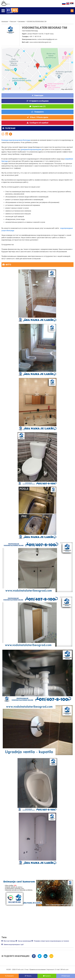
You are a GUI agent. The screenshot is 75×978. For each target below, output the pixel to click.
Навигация (38, 95)
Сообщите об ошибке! (38, 123)
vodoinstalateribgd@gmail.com (47, 39)
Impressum (50, 969)
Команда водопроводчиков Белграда (15, 140)
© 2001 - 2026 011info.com (15, 969)
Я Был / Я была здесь (39, 117)
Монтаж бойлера (9, 941)
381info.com (64, 969)
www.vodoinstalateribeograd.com (40, 42)
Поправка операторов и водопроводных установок (51, 941)
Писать (29, 976)
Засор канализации (24, 941)
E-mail (57, 969)
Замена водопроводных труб (13, 944)
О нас (26, 969)
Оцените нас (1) (39, 106)
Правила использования (38, 969)
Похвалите (39, 112)
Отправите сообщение (39, 101)
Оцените (48, 976)
